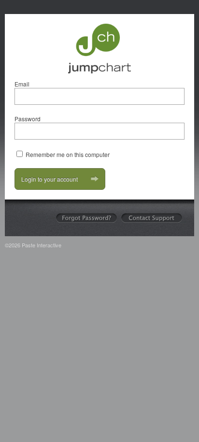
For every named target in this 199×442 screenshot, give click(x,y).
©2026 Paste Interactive (33, 245)
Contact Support (151, 218)
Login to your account (49, 179)
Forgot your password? (86, 218)
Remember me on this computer (68, 154)
